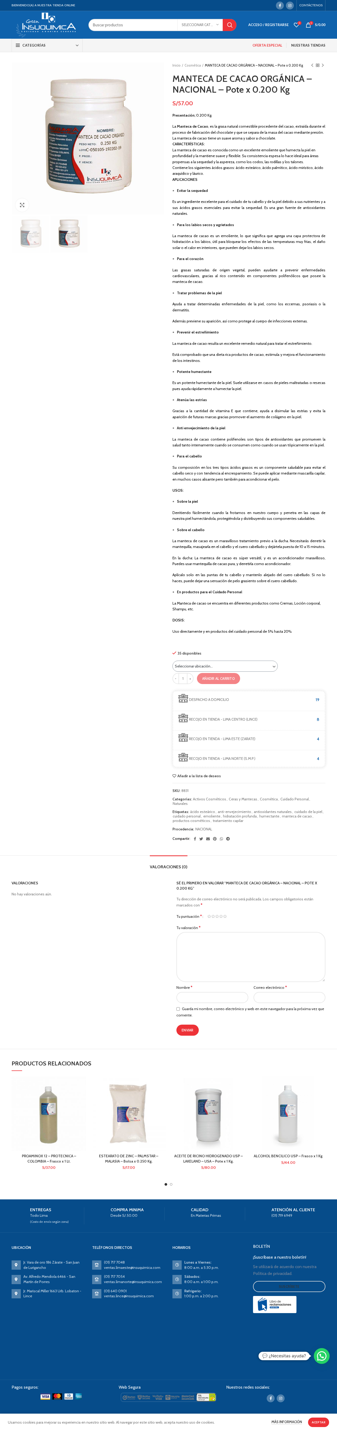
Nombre (184, 987)
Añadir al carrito (218, 678)
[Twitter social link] (201, 838)
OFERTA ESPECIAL (267, 45)
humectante (269, 816)
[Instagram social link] (290, 5)
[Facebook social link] (280, 5)
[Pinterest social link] (214, 838)
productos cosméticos (191, 821)
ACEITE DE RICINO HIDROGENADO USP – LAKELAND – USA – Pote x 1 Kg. (208, 1159)
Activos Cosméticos (209, 799)
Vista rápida (82, 1109)
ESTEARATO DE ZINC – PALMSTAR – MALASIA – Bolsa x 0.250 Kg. (128, 1159)
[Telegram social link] (228, 838)
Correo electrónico (270, 987)
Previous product (312, 65)
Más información (286, 1422)
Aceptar (318, 1422)
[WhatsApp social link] (221, 838)
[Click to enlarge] (22, 205)
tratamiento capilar (228, 821)
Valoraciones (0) (168, 866)
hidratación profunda (240, 816)
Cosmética (193, 65)
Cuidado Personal (294, 799)
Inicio (176, 65)
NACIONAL (203, 829)
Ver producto (82, 1097)
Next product (322, 65)
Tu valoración (188, 927)
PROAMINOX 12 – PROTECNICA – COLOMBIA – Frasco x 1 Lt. (49, 1159)
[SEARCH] (229, 25)
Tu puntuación (189, 916)
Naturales (180, 803)
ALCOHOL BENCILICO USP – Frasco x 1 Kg (288, 1156)
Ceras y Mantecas (243, 799)
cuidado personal (187, 816)
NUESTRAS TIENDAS (308, 45)
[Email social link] (208, 838)
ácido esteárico (202, 812)
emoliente (211, 816)
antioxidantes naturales (273, 812)
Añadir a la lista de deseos (199, 776)
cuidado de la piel (308, 812)
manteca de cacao (297, 816)
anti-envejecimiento (234, 812)
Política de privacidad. (272, 1273)
